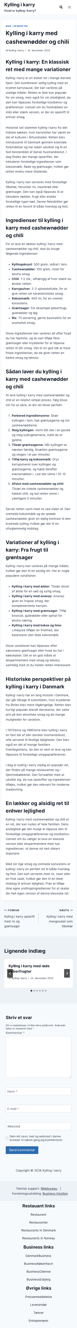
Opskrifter (20, 26)
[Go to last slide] (10, 973)
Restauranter (38, 1222)
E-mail (13, 1109)
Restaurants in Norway (38, 1238)
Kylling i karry (16, 50)
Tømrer (38, 1313)
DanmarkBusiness (38, 1256)
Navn (12, 1091)
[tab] (31, 991)
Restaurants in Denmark (38, 1230)
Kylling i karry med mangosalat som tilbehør (60, 918)
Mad (8, 26)
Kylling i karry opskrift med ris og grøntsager (19, 918)
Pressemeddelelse (38, 1297)
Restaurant (38, 1214)
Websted (13, 1126)
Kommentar (15, 1033)
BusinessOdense (39, 1271)
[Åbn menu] (69, 7)
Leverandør (38, 1304)
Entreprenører (38, 1320)
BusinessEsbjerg (38, 1279)
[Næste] (67, 973)
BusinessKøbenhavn (38, 1263)
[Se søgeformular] (61, 7)
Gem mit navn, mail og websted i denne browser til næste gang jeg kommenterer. (36, 1138)
